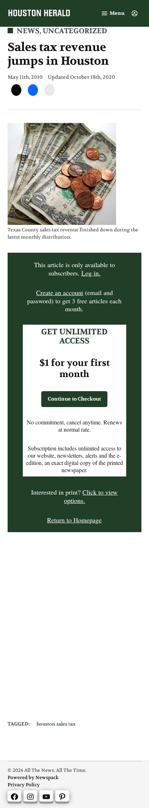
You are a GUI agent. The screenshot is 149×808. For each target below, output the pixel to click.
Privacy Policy (24, 785)
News (28, 30)
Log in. (91, 273)
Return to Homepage (74, 520)
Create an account (59, 292)
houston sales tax (56, 724)
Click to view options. (91, 496)
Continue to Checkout (74, 399)
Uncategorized (75, 30)
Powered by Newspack (33, 778)
